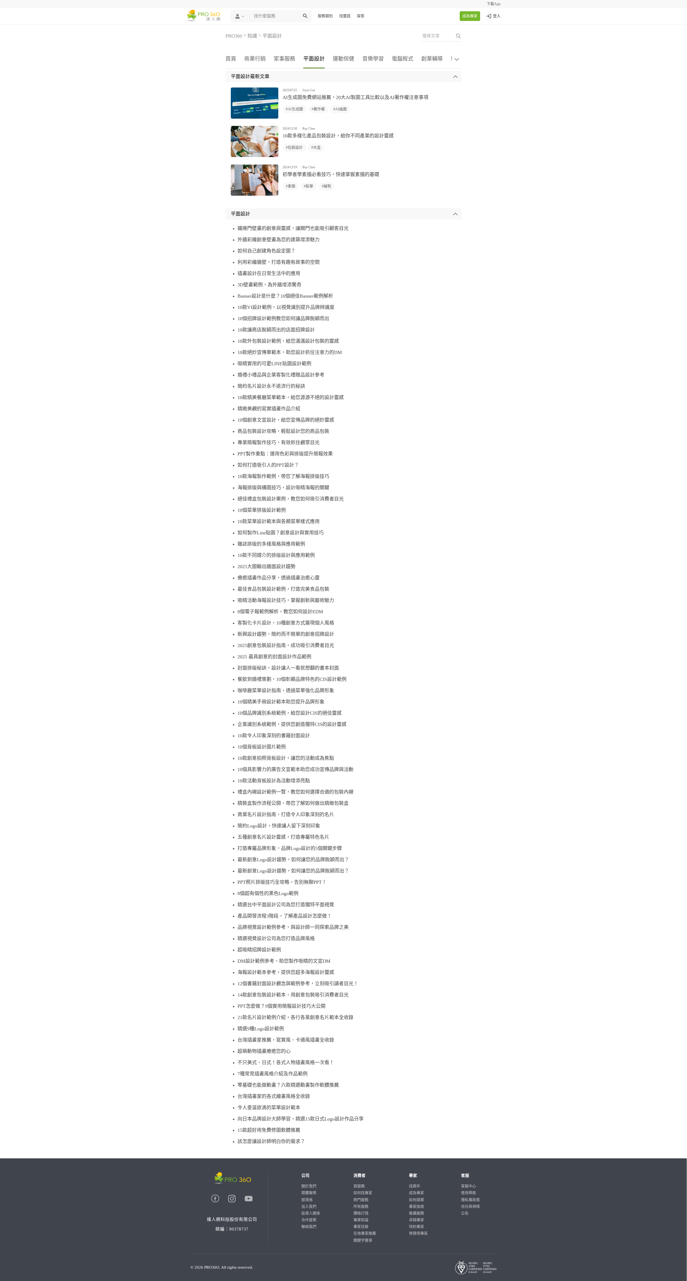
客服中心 (468, 1186)
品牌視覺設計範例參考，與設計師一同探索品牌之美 (293, 927)
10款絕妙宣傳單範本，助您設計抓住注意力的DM (289, 352)
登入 (496, 16)
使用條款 (468, 1193)
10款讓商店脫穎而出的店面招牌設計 (276, 330)
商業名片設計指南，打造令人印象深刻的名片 (285, 814)
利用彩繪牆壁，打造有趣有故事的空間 (278, 262)
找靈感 (344, 16)
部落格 (307, 1200)
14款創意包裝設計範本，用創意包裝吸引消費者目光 (293, 995)
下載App (493, 4)
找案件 (414, 1186)
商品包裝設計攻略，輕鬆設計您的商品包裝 (283, 431)
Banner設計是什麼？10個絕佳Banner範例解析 (285, 296)
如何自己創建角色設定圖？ (266, 251)
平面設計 (272, 36)
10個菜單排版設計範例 (261, 510)
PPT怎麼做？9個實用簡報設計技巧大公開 (281, 1006)
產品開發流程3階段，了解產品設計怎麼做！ (284, 916)
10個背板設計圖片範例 (261, 747)
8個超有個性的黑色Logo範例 (267, 893)
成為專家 (469, 16)
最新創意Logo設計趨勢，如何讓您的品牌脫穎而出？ (293, 859)
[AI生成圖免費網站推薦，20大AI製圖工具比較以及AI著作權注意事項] (254, 117)
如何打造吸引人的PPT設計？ (268, 465)
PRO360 (233, 36)
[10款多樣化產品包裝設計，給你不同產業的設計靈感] (254, 156)
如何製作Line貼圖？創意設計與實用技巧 (280, 532)
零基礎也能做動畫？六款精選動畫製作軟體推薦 (288, 1085)
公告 (465, 1213)
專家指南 (416, 1207)
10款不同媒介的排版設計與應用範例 (276, 555)
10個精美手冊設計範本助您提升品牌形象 (280, 702)
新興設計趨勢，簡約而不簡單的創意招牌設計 (285, 634)
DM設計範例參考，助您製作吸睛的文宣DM (283, 961)
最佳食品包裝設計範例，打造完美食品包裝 (283, 589)
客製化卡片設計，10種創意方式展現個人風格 (285, 623)
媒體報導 (308, 1193)
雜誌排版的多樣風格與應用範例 (271, 544)
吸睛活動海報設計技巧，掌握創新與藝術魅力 (285, 600)
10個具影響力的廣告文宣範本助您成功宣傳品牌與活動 (295, 769)
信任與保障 (470, 1207)
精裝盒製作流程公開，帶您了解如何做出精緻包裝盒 (293, 803)
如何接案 (416, 1200)
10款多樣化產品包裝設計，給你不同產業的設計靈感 (338, 135)
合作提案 (308, 1220)
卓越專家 (416, 1220)
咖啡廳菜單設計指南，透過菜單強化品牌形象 (285, 690)
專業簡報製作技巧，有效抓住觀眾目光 (278, 442)
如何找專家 (362, 1193)
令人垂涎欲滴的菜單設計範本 (268, 1107)
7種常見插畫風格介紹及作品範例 (272, 1073)
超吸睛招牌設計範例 (259, 949)
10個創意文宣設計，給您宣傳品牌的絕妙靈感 (285, 420)
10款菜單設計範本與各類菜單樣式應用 (278, 521)
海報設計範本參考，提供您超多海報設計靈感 (285, 972)
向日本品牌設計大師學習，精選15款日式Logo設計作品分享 (300, 1119)
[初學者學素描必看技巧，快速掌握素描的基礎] (254, 194)
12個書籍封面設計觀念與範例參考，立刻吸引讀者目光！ (297, 983)
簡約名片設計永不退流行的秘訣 (271, 386)
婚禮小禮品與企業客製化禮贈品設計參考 (280, 375)
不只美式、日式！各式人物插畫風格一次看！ (285, 1062)
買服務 (359, 1186)
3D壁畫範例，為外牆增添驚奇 (269, 284)
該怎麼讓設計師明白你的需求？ (271, 1141)
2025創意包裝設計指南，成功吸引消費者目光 (285, 645)
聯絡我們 (308, 1227)
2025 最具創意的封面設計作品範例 (274, 656)
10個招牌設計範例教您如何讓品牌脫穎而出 (283, 318)
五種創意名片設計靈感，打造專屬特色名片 (283, 837)
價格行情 (360, 1213)
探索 (360, 16)
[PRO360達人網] (215, 1201)
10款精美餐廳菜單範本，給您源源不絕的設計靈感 (290, 397)
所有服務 (360, 1207)
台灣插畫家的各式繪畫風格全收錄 (273, 1096)
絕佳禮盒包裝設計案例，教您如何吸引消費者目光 (290, 499)
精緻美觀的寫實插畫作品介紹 (268, 408)
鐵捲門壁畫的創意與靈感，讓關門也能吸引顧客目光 (293, 228)
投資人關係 (310, 1213)
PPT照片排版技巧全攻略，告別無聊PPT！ (282, 882)
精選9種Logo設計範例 (260, 1028)
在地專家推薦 (364, 1233)
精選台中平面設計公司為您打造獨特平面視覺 (285, 904)
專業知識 (360, 1220)
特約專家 (416, 1227)
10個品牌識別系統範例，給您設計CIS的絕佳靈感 (289, 713)
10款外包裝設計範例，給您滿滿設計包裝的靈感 (288, 341)
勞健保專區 (418, 1233)
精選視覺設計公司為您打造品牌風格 (276, 938)
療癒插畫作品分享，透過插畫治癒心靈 (278, 578)
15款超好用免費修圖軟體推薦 (268, 1130)
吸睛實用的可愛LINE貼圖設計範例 (274, 363)
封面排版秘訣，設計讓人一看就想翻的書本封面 (288, 668)
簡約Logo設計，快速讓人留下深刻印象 (278, 826)
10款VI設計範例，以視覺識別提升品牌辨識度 (285, 307)
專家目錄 (360, 1227)
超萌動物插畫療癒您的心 (264, 1051)
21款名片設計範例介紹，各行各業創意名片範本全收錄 (295, 1017)
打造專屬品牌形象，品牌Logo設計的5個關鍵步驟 (289, 848)
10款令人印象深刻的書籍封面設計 (273, 735)
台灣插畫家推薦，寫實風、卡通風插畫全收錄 (285, 1040)
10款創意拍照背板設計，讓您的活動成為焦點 (285, 758)
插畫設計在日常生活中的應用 (268, 273)
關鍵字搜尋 (362, 1240)
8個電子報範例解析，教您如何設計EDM (280, 611)
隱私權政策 (470, 1200)
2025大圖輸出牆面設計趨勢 (266, 566)
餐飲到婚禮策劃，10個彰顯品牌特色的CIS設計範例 (291, 679)
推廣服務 (416, 1213)
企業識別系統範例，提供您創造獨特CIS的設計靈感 (291, 724)
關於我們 (308, 1186)
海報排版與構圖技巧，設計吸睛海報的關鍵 (283, 487)
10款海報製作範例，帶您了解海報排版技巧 (283, 476)
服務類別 (325, 16)
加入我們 (308, 1207)
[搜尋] (305, 16)
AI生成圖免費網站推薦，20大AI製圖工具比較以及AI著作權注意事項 (355, 97)
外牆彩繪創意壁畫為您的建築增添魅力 (278, 239)
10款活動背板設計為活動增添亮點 (273, 780)
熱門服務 (360, 1200)
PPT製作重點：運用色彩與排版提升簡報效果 (285, 454)
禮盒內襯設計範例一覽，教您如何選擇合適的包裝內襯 (295, 792)
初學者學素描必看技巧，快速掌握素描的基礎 (331, 174)
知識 (252, 36)
